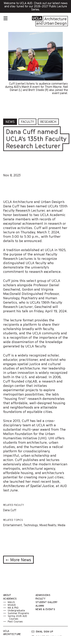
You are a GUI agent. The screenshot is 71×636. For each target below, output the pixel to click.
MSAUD (12, 604)
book (56, 481)
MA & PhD (13, 607)
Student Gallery (47, 602)
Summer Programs (18, 613)
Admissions (43, 595)
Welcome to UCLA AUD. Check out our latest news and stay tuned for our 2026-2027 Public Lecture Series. (35, 7)
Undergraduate (16, 610)
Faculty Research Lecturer (24, 210)
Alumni (40, 605)
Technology (30, 525)
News (10, 122)
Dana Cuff (11, 206)
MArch (11, 602)
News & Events (45, 609)
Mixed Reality (47, 525)
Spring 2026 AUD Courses (17, 617)
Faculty (27, 122)
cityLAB (31, 381)
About (7, 595)
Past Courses (15, 621)
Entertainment (12, 525)
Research (48, 122)
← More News (18, 559)
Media (61, 525)
